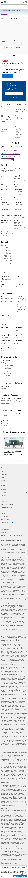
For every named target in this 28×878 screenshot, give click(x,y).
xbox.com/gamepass (9, 641)
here (17, 662)
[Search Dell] (25, 6)
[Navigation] (2, 2)
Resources (3, 495)
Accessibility (4, 532)
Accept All (23, 876)
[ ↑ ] (14, 582)
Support (3, 471)
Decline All (16, 876)
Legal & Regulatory (5, 529)
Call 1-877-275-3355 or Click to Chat (18, 14)
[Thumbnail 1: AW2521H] (3, 43)
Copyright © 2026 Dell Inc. (7, 513)
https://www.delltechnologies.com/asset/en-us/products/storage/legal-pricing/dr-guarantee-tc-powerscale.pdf (13, 625)
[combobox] (14, 6)
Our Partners (4, 492)
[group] (14, 28)
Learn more (14, 97)
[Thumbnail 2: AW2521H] (7, 43)
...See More (3, 131)
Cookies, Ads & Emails (6, 526)
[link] (19, 47)
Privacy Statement (5, 519)
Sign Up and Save (4, 14)
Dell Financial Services (6, 507)
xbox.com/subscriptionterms (8, 637)
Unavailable (5, 60)
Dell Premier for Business (7, 504)
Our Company (4, 489)
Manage (2, 876)
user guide (5, 605)
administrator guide (12, 606)
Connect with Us (5, 474)
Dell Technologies (5, 501)
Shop (14, 93)
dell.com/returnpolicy (7, 547)
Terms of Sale (4, 516)
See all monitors (8, 76)
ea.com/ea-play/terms (19, 641)
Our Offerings (4, 486)
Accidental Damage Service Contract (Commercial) (13, 594)
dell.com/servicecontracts (8, 582)
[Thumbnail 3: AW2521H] (11, 43)
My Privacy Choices (6, 522)
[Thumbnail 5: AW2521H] (20, 43)
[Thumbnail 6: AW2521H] (24, 43)
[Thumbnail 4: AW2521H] (15, 43)
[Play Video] (14, 443)
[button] (22, 2)
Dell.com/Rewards (19, 856)
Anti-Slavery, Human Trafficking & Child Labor (12, 535)
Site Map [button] (3, 477)
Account (3, 467)
